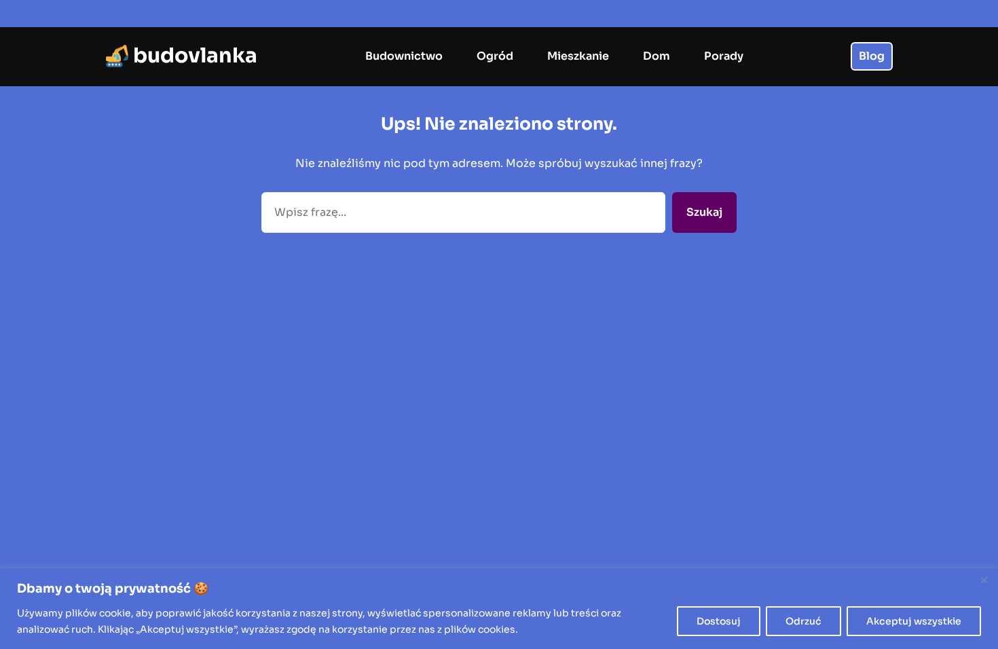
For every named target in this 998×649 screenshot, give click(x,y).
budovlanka (195, 56)
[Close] (984, 580)
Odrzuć (803, 621)
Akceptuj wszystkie (913, 621)
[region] (499, 608)
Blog (872, 56)
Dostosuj (719, 621)
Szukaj (704, 212)
